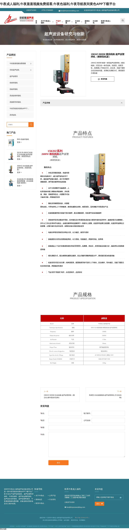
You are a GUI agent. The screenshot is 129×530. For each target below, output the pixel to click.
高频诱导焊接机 (15, 102)
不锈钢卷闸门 (103, 526)
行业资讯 (95, 22)
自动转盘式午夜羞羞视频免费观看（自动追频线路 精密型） (25, 181)
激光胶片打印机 (95, 526)
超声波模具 (14, 76)
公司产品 (52, 495)
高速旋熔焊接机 (15, 95)
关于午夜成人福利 (46, 22)
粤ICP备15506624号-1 (82, 517)
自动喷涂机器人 (44, 526)
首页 (36, 22)
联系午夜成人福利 (106, 22)
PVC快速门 (51, 526)
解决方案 (68, 22)
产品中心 (58, 22)
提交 (58, 462)
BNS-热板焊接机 (23, 139)
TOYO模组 (110, 526)
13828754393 (31, 10)
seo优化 (18, 526)
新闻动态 (87, 22)
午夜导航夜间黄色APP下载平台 (21, 108)
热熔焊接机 (14, 83)
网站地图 (3, 529)
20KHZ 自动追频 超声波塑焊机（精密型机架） (25, 167)
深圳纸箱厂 (23, 526)
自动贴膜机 (30, 526)
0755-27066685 (47, 10)
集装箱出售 (36, 526)
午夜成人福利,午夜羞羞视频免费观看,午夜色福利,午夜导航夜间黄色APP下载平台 (58, 4)
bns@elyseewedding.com (69, 11)
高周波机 (13, 115)
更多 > (19, 142)
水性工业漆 (58, 526)
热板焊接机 (14, 89)
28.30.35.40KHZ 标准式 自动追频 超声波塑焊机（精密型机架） (24, 154)
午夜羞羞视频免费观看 (18, 63)
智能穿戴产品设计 (66, 526)
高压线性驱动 (87, 526)
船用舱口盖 (116, 526)
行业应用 (77, 22)
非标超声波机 (14, 70)
